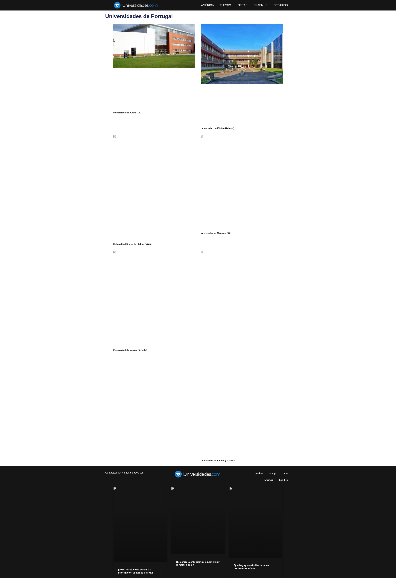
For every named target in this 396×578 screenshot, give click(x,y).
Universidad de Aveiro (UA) (127, 112)
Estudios (280, 5)
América (207, 5)
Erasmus (260, 5)
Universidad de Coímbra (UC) (216, 233)
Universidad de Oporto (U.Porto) (130, 350)
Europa (226, 5)
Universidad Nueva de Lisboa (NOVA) (132, 244)
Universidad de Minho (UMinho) (217, 128)
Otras (242, 5)
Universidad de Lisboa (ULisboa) (218, 460)
